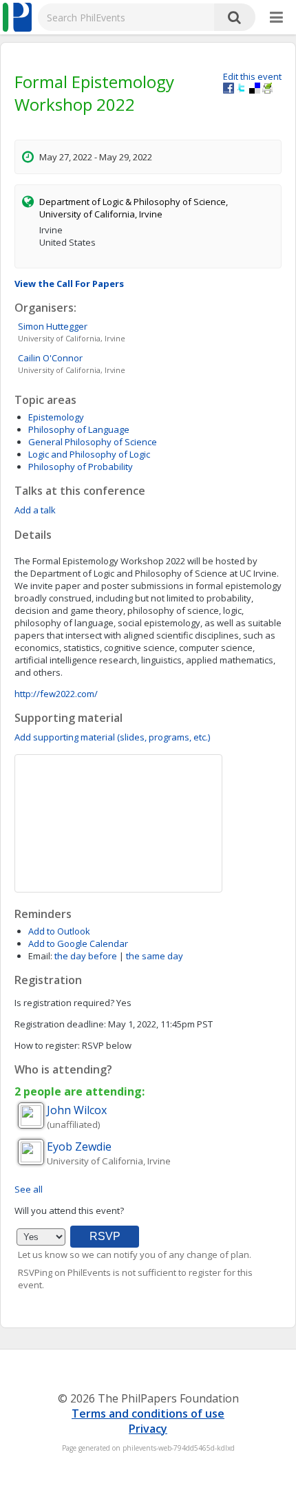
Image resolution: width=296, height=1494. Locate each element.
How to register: (47, 1045)
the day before (85, 956)
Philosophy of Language (78, 429)
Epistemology (56, 417)
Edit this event (252, 76)
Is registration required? (64, 1002)
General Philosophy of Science (92, 442)
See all (28, 1189)
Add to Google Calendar (78, 943)
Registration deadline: (60, 1024)
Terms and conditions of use (148, 1413)
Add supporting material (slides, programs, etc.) (112, 737)
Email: (40, 956)
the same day (154, 956)
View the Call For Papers (69, 283)
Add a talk (35, 510)
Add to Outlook (59, 931)
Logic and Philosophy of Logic (89, 454)
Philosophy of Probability (80, 466)
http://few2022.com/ (56, 693)
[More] (276, 18)
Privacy (148, 1428)
